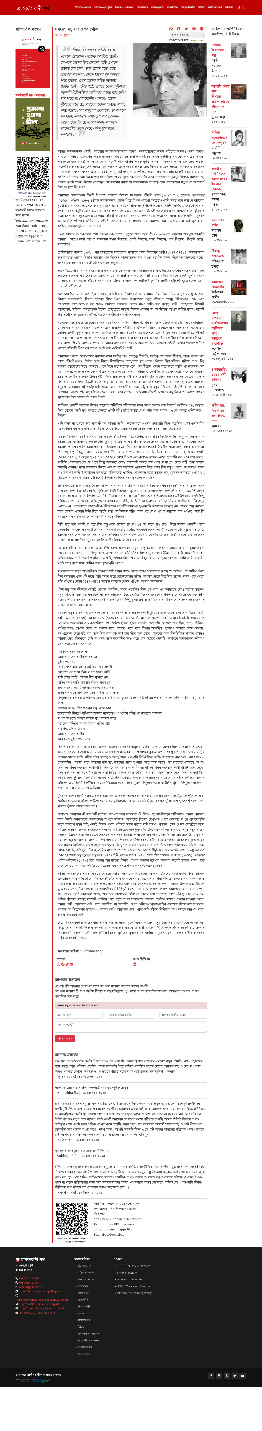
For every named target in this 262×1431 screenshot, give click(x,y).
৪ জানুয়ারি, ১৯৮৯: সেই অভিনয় (219, 375)
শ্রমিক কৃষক (83, 1293)
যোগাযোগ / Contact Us (129, 1279)
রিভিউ (202, 7)
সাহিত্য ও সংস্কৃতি (86, 1273)
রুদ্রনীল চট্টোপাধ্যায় (219, 351)
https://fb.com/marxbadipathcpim (39, 1291)
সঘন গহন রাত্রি (218, 222)
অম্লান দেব (62, 35)
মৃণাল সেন (218, 194)
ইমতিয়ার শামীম (217, 295)
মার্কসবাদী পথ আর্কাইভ (88, 1334)
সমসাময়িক (142, 7)
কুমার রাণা (218, 426)
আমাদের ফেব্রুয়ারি (218, 284)
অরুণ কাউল (215, 202)
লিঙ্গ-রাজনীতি (188, 7)
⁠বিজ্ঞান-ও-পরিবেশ (124, 7)
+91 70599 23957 (29, 1283)
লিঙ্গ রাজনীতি (84, 1306)
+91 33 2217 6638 (29, 1279)
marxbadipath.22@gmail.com (37, 1313)
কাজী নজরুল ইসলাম (216, 66)
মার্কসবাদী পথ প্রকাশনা (88, 1340)
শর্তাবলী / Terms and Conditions (135, 1286)
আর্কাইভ (229, 7)
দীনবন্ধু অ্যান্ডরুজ (218, 253)
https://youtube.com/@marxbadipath (41, 1308)
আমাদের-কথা (215, 7)
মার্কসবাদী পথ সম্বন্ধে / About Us (133, 1266)
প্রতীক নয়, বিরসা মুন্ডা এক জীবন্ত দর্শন (218, 413)
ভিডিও (81, 1327)
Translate (200, 40)
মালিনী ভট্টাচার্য (216, 150)
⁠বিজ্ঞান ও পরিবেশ (86, 1279)
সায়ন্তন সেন (216, 233)
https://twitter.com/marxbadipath (39, 1304)
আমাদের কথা (84, 1320)
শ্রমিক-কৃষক (157, 7)
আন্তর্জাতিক (172, 7)
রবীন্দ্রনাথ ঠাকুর (218, 264)
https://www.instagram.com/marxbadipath (42, 1300)
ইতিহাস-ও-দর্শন (83, 7)
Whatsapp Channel (31, 1287)
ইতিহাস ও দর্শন (85, 1266)
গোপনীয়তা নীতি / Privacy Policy (134, 1293)
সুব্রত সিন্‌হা (219, 117)
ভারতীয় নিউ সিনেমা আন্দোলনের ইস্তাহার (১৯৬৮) (219, 179)
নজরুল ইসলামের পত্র (218, 50)
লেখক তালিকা (84, 1354)
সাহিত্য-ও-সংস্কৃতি (103, 7)
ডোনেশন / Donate (127, 1273)
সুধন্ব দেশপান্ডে (218, 387)
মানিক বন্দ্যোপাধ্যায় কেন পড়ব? (220, 138)
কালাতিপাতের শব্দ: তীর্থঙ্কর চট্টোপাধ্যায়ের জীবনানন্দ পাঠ (221, 99)
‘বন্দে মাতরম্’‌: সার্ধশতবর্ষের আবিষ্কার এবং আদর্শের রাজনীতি (220, 328)
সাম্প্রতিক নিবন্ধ (85, 1347)
